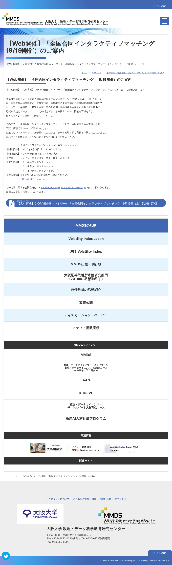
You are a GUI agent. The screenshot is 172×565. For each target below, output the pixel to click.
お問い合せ (105, 498)
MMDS (86, 355)
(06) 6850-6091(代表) (66, 538)
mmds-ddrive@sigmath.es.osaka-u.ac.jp (63, 187)
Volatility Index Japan (86, 239)
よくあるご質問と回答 (84, 498)
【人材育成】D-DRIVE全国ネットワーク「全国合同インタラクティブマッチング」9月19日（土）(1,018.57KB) (88, 202)
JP (154, 6)
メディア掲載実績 (86, 328)
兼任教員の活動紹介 (86, 290)
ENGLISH (163, 6)
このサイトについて (59, 498)
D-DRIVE (86, 393)
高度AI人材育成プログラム (86, 418)
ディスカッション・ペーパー (86, 315)
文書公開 (86, 302)
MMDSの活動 (86, 225)
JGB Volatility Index (86, 251)
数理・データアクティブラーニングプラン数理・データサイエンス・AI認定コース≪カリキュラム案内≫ (86, 367)
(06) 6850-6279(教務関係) (95, 538)
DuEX (85, 380)
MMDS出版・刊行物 (86, 264)
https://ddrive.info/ (31, 179)
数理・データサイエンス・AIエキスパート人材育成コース (86, 406)
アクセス (119, 498)
